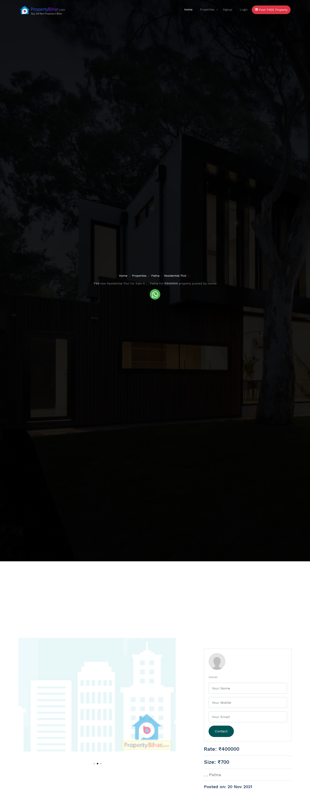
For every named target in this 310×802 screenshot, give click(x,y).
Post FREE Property (272, 9)
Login (244, 9)
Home (188, 9)
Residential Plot (175, 275)
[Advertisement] (155, 592)
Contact (221, 731)
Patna (155, 275)
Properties (207, 9)
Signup (227, 9)
